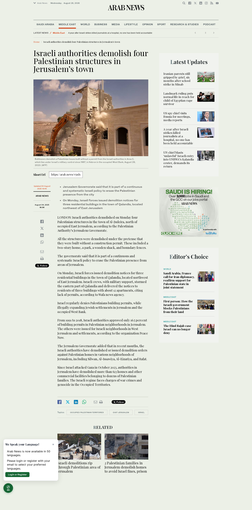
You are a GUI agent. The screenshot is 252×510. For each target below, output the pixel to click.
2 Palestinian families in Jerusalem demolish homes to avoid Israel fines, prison (126, 467)
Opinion (147, 24)
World (85, 24)
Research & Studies (184, 24)
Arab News (42, 3)
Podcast (209, 24)
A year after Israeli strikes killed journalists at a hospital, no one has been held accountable (178, 136)
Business (100, 24)
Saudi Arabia (45, 24)
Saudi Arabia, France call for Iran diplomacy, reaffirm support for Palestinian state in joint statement (179, 280)
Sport (161, 24)
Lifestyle (131, 24)
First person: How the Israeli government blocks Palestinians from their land (178, 306)
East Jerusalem (121, 412)
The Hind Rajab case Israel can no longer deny (177, 329)
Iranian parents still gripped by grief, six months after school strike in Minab (176, 79)
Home (36, 41)
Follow (43, 265)
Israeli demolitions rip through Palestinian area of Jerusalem (78, 467)
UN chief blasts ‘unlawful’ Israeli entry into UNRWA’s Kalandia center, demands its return (109, 33)
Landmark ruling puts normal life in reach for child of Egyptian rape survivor (178, 98)
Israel (141, 412)
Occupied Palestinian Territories (87, 412)
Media (116, 24)
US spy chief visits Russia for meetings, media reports (177, 116)
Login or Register (17, 474)
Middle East (67, 24)
